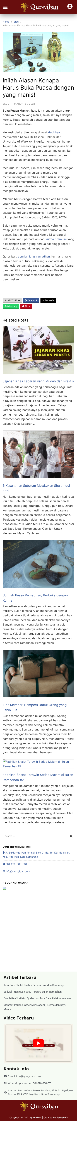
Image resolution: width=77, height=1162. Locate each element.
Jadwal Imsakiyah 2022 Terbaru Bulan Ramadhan (33, 991)
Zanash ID (62, 1117)
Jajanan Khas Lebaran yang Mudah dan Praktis (38, 381)
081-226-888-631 (16, 864)
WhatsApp (12, 306)
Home (6, 21)
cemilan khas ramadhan (33, 256)
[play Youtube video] (38, 1043)
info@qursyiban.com (17, 871)
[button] (5, 7)
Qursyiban (35, 1117)
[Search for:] (38, 836)
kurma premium (56, 239)
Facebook (32, 300)
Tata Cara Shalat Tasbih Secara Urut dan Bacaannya (34, 985)
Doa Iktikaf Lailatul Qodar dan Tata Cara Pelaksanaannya (37, 998)
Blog (16, 21)
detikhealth (55, 132)
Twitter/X (49, 300)
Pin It (27, 306)
